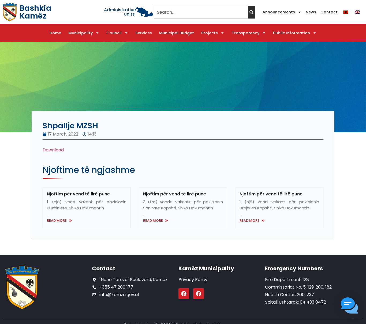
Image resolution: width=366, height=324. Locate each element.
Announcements (279, 12)
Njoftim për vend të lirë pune (78, 194)
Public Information (291, 33)
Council (114, 33)
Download (53, 150)
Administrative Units (120, 12)
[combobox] (201, 12)
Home (55, 33)
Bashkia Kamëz (35, 12)
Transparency (245, 33)
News (311, 12)
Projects (209, 33)
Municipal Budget (176, 33)
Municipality (80, 33)
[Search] (251, 12)
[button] (349, 306)
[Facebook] (183, 293)
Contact (329, 12)
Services (143, 33)
